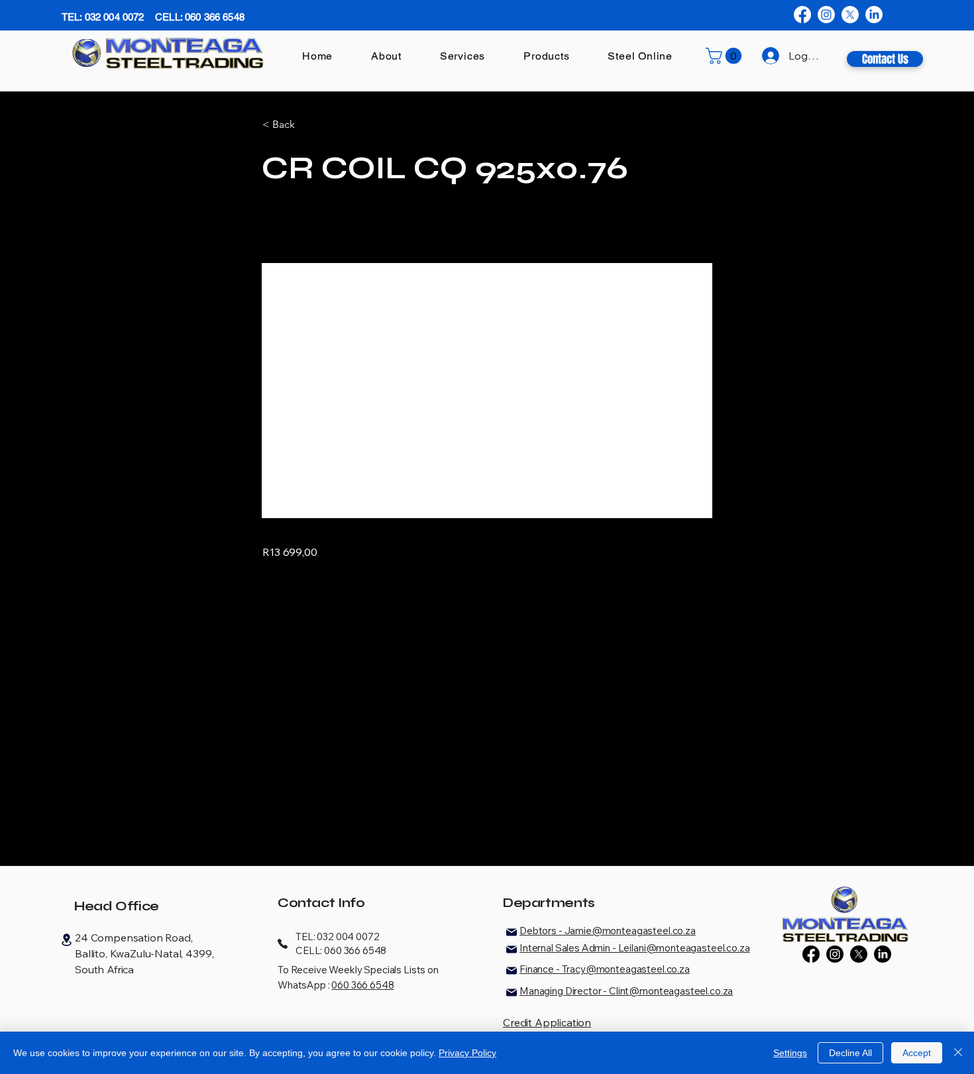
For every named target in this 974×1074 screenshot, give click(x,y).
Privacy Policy (467, 1052)
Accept (916, 1052)
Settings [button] (790, 1052)
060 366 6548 (362, 985)
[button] (725, 56)
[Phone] (282, 943)
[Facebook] (802, 14)
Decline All (850, 1052)
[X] (850, 14)
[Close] (958, 1052)
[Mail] (511, 932)
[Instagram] (826, 14)
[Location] (66, 940)
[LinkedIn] (874, 14)
